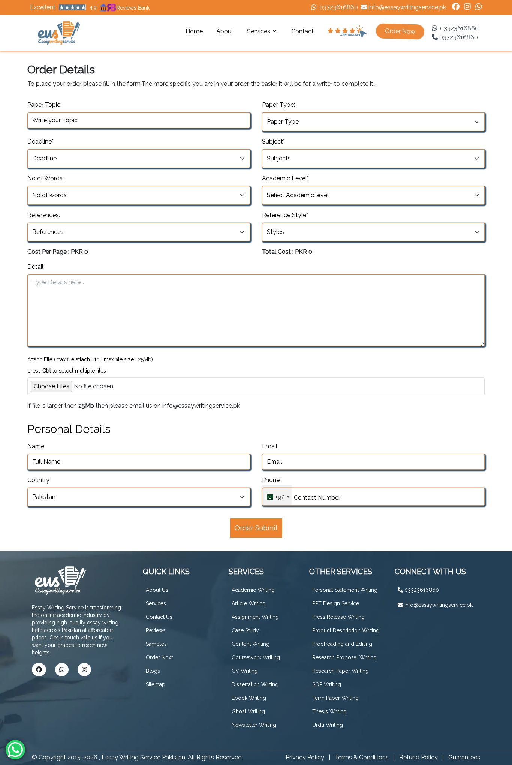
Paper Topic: (44, 104)
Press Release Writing (338, 617)
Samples (156, 644)
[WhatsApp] (478, 7)
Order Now (159, 657)
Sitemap (155, 684)
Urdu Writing (327, 725)
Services (156, 603)
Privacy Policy (305, 757)
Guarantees (464, 757)
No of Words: (45, 178)
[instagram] (467, 7)
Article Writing (249, 603)
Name (35, 446)
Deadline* (40, 141)
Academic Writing (253, 590)
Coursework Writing (256, 657)
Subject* (273, 141)
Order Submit (256, 528)
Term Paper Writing (335, 698)
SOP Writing (326, 684)
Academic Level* (285, 178)
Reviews (156, 630)
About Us (157, 590)
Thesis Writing (329, 711)
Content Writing (250, 644)
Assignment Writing (255, 617)
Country (38, 480)
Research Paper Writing (340, 671)
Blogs (153, 671)
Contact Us (159, 617)
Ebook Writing (249, 698)
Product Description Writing (345, 630)
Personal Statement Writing (344, 590)
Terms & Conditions (362, 757)
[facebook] (456, 7)
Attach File (90, 359)
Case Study (245, 630)
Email (269, 446)
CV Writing (245, 671)
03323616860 (338, 7)
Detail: (36, 266)
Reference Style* (285, 215)
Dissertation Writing (255, 684)
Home (194, 31)
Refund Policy (418, 757)
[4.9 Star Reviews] (347, 31)
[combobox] (277, 495)
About (225, 31)
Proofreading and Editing (342, 644)
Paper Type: (278, 104)
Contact (302, 31)
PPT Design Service (335, 603)
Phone (271, 480)
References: (43, 215)
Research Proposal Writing (344, 657)
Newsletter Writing (254, 725)
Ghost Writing (248, 711)
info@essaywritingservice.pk (407, 7)
